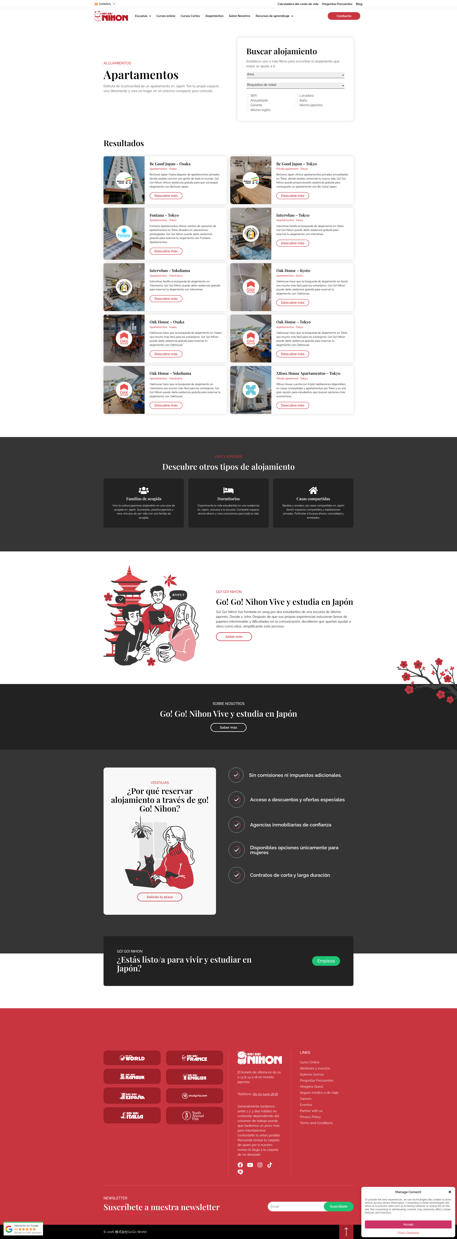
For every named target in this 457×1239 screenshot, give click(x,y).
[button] (450, 1192)
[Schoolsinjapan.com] (195, 1076)
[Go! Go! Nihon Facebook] (240, 1165)
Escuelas (141, 16)
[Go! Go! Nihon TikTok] (269, 1165)
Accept (408, 1224)
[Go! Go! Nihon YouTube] (250, 1165)
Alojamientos (214, 16)
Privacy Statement (408, 1232)
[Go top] (346, 1232)
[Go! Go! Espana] (132, 1095)
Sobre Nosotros (239, 16)
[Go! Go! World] (132, 1058)
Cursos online (165, 16)
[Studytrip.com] (195, 1058)
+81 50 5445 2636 (265, 1094)
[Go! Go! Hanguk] (132, 1076)
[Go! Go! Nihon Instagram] (260, 1165)
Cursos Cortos (190, 16)
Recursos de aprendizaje (273, 16)
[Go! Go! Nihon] (260, 1057)
